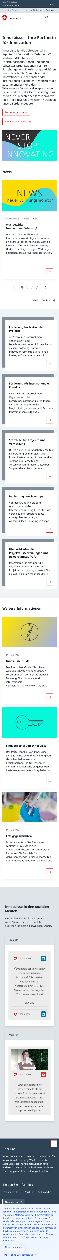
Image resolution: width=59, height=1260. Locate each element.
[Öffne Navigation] (54, 18)
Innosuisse (15, 18)
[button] (22, 287)
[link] (29, 344)
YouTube (29, 1192)
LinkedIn (46, 1192)
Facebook (11, 1192)
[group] (29, 229)
